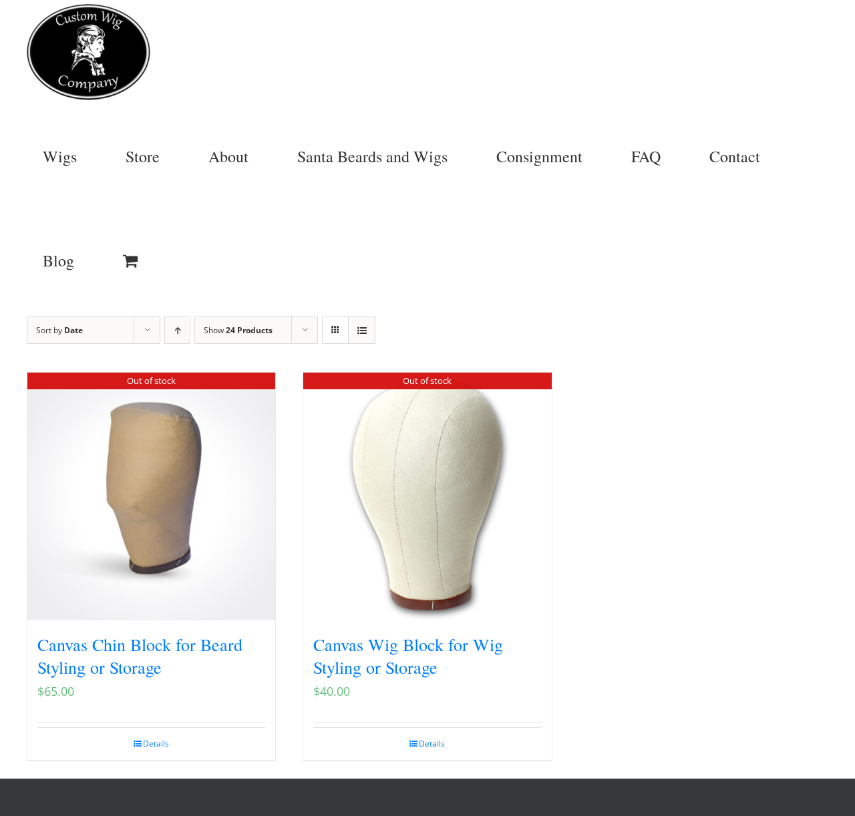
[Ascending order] (177, 330)
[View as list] (362, 330)
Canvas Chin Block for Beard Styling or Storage (139, 655)
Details (156, 743)
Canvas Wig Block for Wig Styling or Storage (408, 655)
